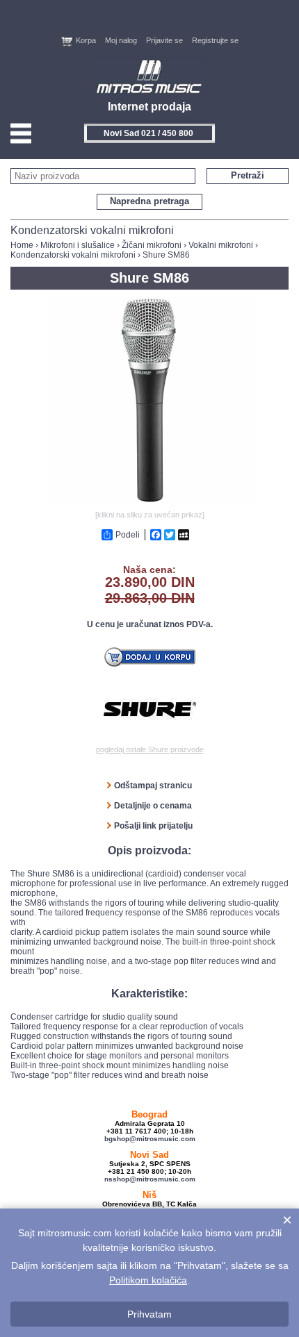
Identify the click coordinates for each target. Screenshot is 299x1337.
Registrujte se (215, 40)
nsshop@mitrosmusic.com (149, 1179)
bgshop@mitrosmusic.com (149, 1139)
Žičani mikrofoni (151, 245)
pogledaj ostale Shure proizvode (150, 749)
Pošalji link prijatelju (153, 826)
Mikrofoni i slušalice (77, 245)
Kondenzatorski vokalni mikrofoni (73, 255)
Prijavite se (164, 40)
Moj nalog (121, 40)
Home (21, 245)
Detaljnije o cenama (153, 806)
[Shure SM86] (149, 502)
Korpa (86, 40)
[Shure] (150, 710)
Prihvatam (149, 1314)
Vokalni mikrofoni (220, 245)
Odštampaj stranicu (153, 785)
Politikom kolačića (148, 1280)
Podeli (127, 535)
